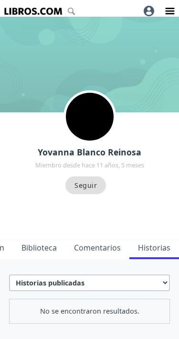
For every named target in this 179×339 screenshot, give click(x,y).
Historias (154, 247)
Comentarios (97, 247)
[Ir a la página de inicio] (33, 11)
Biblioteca (39, 247)
